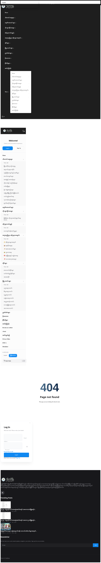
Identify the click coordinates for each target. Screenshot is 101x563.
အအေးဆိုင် (7, 277)
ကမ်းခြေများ (7, 186)
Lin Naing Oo (3, 511)
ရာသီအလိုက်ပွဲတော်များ (10, 203)
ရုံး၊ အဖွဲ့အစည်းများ (8, 190)
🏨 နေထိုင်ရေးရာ (8, 245)
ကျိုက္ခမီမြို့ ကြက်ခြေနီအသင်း (11, 193)
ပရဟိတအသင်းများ (10, 23)
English (4, 2)
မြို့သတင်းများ (9, 48)
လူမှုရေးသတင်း (8, 295)
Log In (7, 148)
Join (96, 545)
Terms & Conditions (5, 558)
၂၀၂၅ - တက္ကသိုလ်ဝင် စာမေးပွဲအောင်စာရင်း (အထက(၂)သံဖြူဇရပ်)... (18, 520)
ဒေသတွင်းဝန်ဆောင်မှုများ (10, 231)
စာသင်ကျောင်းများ (8, 176)
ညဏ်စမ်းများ (8, 53)
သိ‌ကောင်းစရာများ (9, 17)
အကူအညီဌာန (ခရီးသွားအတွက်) (13, 38)
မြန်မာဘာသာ (5, 5)
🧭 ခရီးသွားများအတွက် (10, 242)
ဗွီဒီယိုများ (7, 63)
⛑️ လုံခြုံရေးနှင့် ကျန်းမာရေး (11, 255)
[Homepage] (8, 131)
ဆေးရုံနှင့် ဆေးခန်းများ (9, 179)
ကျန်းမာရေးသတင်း (9, 298)
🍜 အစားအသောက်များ (10, 249)
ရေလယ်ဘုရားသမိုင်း (9, 169)
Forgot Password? (8, 451)
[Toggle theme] (1, 9)
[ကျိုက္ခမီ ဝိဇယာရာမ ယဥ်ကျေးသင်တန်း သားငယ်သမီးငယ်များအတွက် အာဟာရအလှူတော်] (6, 526)
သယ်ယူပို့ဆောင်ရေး (9, 196)
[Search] (3, 116)
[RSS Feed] (2, 493)
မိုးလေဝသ (7, 58)
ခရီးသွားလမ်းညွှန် (9, 33)
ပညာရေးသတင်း (8, 288)
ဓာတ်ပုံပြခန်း (8, 68)
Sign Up (19, 148)
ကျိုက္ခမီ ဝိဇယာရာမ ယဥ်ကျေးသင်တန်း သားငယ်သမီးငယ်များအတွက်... (19, 531)
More (6, 92)
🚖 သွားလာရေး (8, 252)
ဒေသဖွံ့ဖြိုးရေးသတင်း (9, 305)
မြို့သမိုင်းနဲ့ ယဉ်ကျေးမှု (9, 166)
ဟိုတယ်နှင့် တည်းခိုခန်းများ (10, 183)
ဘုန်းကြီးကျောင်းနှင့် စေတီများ (11, 173)
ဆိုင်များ (7, 43)
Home (6, 12)
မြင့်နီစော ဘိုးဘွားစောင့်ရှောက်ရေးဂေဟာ (12, 219)
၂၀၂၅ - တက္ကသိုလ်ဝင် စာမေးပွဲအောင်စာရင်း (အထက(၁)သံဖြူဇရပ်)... (18, 509)
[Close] (23, 131)
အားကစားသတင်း (8, 308)
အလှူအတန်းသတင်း (9, 301)
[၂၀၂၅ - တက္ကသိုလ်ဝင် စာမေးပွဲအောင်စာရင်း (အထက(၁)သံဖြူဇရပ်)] (6, 504)
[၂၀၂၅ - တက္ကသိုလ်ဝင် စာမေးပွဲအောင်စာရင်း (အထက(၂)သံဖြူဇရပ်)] (6, 515)
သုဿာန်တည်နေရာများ (10, 200)
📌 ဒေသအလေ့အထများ (10, 259)
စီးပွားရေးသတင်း (8, 291)
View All (6, 163)
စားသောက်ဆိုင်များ (9, 270)
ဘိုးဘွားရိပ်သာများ (10, 28)
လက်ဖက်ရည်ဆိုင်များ (9, 273)
